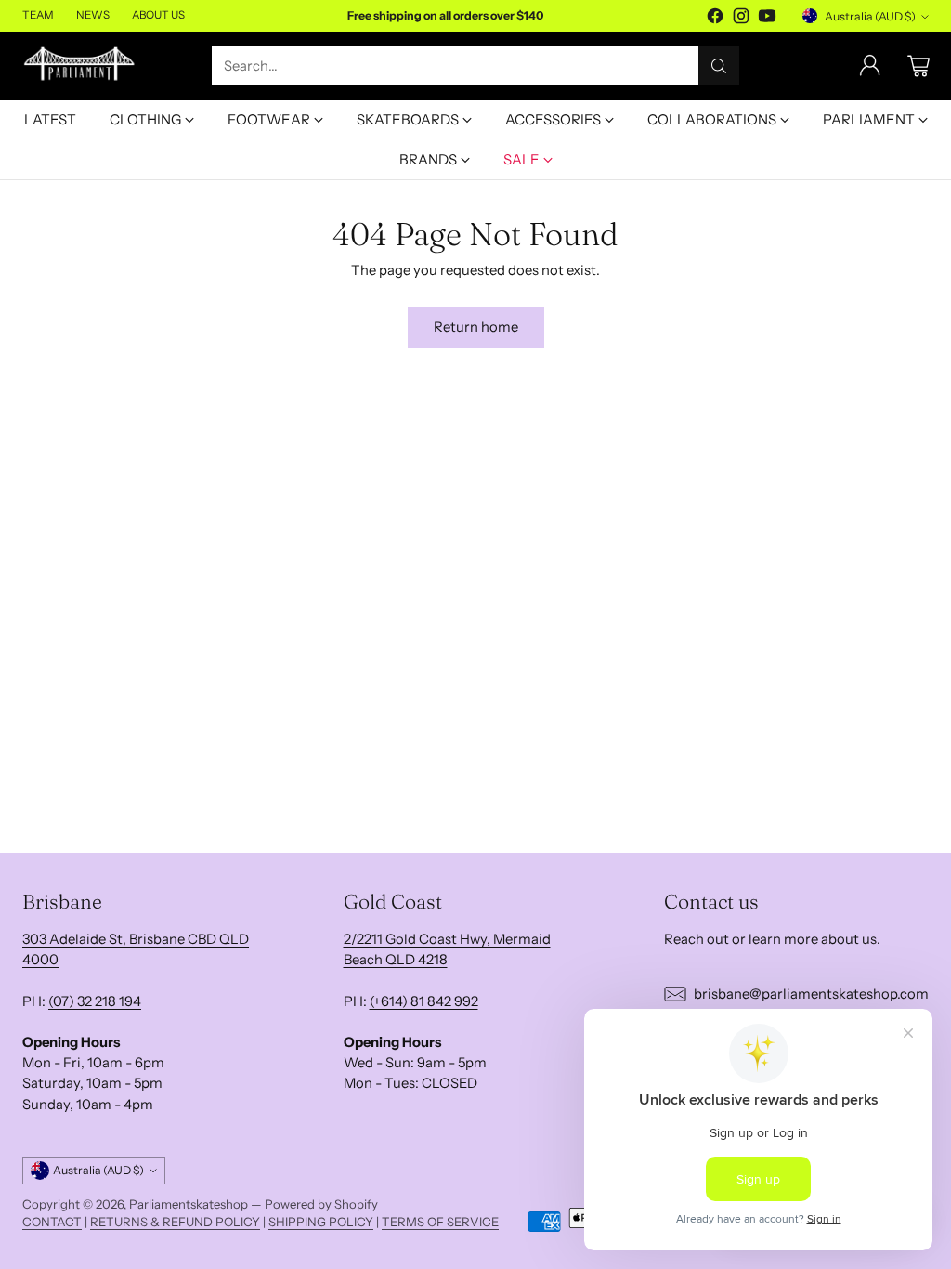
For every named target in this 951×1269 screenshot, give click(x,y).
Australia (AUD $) (870, 16)
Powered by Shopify (321, 1204)
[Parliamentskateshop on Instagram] (741, 19)
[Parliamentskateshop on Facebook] (715, 19)
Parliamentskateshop (188, 1204)
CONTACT (52, 1221)
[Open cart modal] (918, 66)
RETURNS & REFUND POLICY (175, 1221)
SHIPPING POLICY (320, 1221)
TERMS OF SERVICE (440, 1221)
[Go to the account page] (870, 66)
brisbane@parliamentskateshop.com (811, 994)
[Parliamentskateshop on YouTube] (767, 19)
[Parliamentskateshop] (80, 65)
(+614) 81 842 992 (424, 1001)
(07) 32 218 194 (94, 1001)
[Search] (718, 65)
